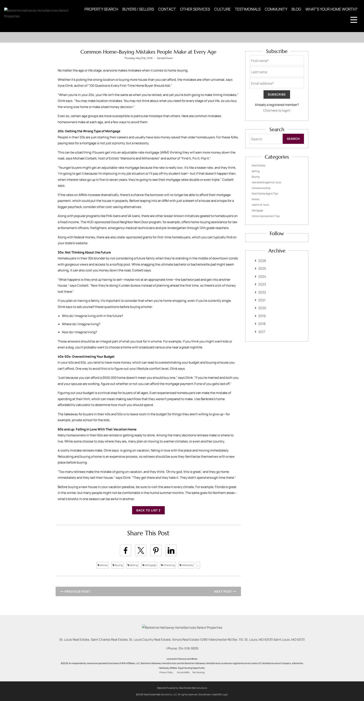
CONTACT (167, 9)
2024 (262, 276)
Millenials (187, 565)
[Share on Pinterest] (156, 550)
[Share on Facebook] (125, 550)
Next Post (223, 591)
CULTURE (222, 9)
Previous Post (77, 591)
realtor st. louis (260, 204)
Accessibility (183, 672)
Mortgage (150, 565)
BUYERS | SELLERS (138, 9)
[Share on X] (140, 550)
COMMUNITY (276, 9)
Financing (169, 565)
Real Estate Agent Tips (265, 193)
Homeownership (261, 188)
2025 (262, 268)
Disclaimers (204, 694)
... (198, 565)
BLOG (296, 9)
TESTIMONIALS (248, 9)
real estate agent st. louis (266, 182)
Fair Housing (198, 672)
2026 (262, 260)
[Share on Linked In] (171, 550)
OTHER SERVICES (195, 9)
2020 (262, 308)
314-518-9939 (188, 648)
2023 (262, 284)
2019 (262, 316)
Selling (134, 565)
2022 (262, 292)
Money (104, 565)
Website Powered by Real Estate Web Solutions (182, 687)
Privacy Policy (166, 672)
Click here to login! (276, 110)
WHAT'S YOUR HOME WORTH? (331, 9)
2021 (261, 300)
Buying (119, 565)
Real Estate (258, 165)
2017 (261, 331)
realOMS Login (220, 694)
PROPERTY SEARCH (101, 9)
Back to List (147, 510)
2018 (261, 323)
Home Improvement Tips (266, 216)
